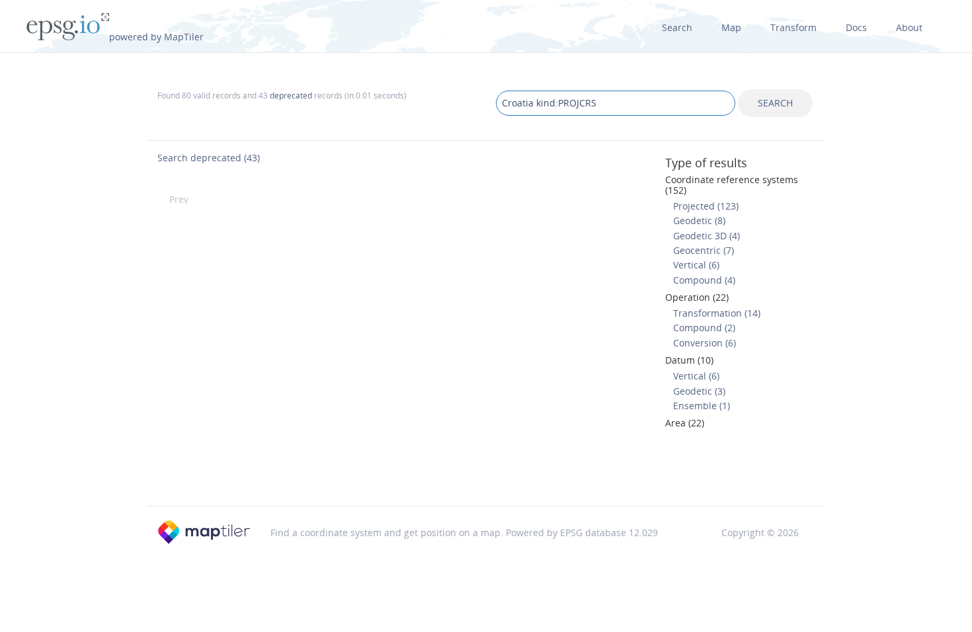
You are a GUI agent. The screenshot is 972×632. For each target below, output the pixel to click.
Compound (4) (704, 280)
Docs (856, 27)
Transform (793, 27)
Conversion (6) (704, 342)
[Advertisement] (486, 471)
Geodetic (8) (699, 220)
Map (731, 27)
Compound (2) (704, 327)
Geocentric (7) (703, 250)
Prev (178, 199)
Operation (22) (697, 297)
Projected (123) (706, 206)
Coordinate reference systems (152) (731, 184)
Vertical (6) (696, 264)
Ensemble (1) (701, 405)
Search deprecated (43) (208, 157)
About (909, 27)
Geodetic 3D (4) (706, 235)
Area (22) (684, 422)
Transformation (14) (716, 313)
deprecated (291, 95)
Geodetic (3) (699, 391)
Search (677, 27)
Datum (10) (689, 360)
